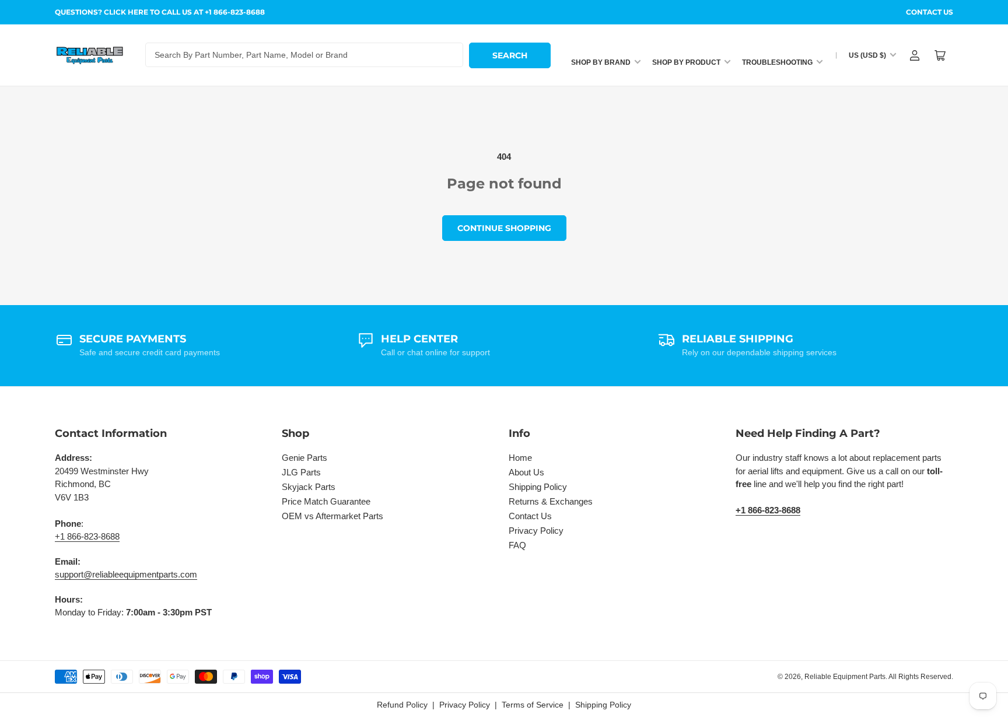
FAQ (517, 545)
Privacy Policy (536, 531)
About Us (526, 472)
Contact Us (929, 12)
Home (520, 458)
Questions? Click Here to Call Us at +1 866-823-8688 (160, 12)
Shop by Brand (601, 62)
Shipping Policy (538, 487)
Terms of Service (533, 704)
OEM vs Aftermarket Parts (332, 516)
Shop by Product (686, 62)
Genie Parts (304, 458)
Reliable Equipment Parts (845, 677)
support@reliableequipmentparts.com (126, 574)
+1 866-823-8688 (87, 536)
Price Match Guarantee (326, 501)
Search (509, 55)
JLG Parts (301, 472)
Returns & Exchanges (551, 501)
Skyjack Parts (308, 487)
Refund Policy (402, 704)
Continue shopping (504, 228)
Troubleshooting (777, 62)
